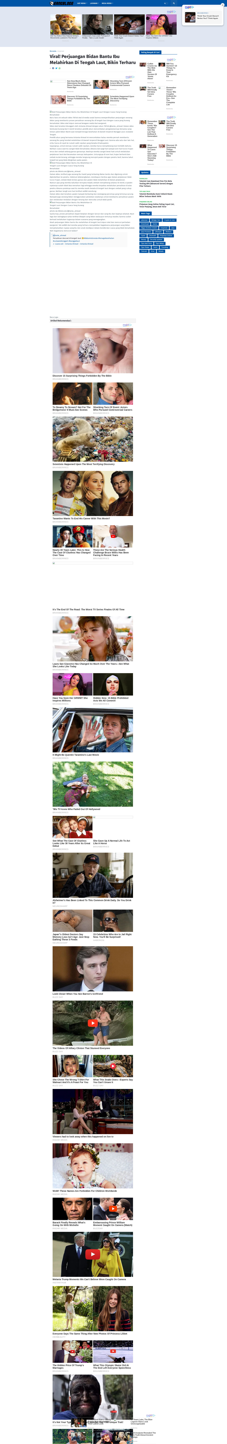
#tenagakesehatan (106, 238)
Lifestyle (158, 232)
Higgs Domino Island (149, 228)
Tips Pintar (145, 247)
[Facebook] (53, 68)
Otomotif (152, 236)
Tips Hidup (160, 243)
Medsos (168, 232)
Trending (165, 247)
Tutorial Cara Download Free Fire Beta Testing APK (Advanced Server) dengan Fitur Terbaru (156, 183)
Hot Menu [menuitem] (81, 3)
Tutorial (144, 251)
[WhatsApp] (59, 68)
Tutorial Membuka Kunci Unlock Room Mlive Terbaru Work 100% (155, 195)
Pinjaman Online (166, 236)
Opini (143, 236)
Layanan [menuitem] (93, 3)
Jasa (172, 228)
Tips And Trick (146, 243)
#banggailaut (74, 241)
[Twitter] (56, 68)
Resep (143, 240)
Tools (155, 247)
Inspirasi (60, 51)
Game (155, 224)
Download (145, 224)
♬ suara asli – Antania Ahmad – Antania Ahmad (73, 244)
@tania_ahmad (59, 235)
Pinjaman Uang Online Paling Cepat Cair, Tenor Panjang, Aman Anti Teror (156, 205)
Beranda (53, 51)
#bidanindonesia (91, 238)
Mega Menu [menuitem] (107, 3)
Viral (152, 251)
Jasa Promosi (146, 232)
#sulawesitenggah (60, 241)
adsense (144, 220)
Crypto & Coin (169, 220)
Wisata (161, 251)
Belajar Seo (156, 220)
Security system (156, 240)
